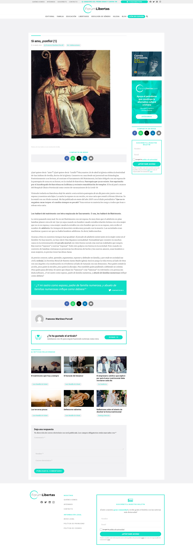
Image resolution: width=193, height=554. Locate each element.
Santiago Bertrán (103, 415)
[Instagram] (160, 1)
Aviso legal (69, 519)
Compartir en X (118, 290)
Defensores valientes (72, 409)
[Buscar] (147, 16)
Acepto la (146, 159)
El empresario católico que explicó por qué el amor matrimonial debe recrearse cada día (111, 378)
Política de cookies (73, 528)
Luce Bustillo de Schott (40, 384)
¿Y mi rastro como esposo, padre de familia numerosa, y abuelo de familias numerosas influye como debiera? (75, 287)
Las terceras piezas (39, 409)
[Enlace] (96, 8)
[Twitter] (153, 1)
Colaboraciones (74, 45)
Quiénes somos (70, 500)
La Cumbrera (102, 384)
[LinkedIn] (157, 1)
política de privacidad (149, 159)
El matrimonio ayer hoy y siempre (45, 376)
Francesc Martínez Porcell (54, 45)
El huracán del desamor (73, 376)
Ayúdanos (68, 504)
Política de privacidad (74, 523)
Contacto (68, 509)
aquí (148, 170)
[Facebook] (150, 1)
